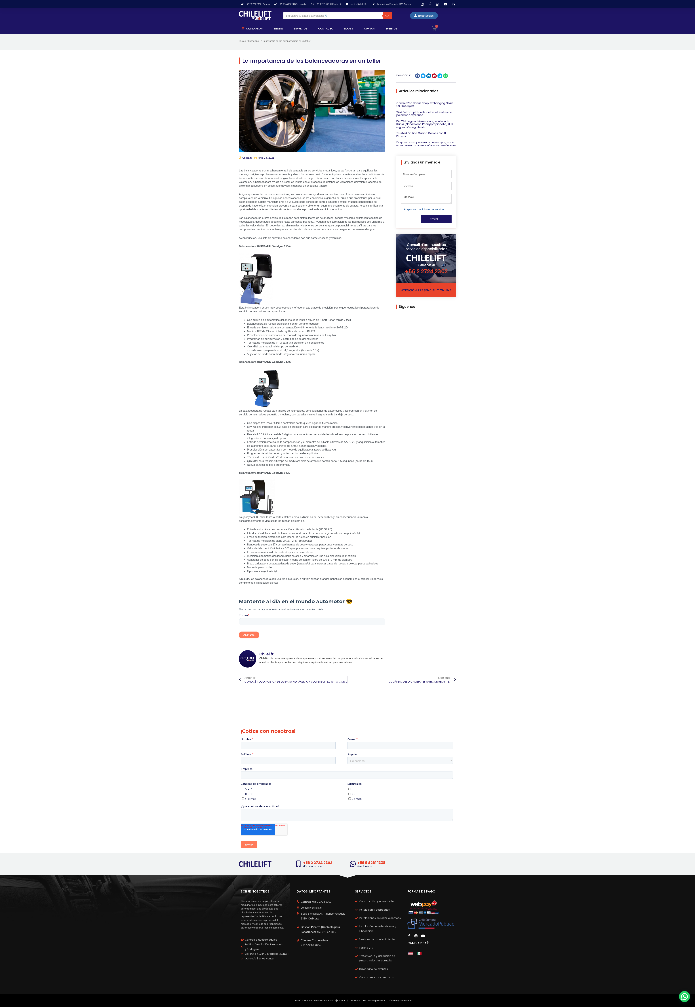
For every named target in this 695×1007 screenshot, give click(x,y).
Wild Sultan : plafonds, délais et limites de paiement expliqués (424, 113)
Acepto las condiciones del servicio (424, 209)
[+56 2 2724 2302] (298, 864)
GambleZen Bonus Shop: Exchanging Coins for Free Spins (424, 104)
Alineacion (252, 41)
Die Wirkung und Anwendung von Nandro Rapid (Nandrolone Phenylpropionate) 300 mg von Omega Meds (424, 124)
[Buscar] (387, 15)
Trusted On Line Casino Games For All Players (421, 134)
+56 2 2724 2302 (426, 271)
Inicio (242, 41)
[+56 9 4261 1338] (352, 864)
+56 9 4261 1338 (371, 862)
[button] (417, 75)
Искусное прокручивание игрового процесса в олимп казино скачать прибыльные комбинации (426, 143)
